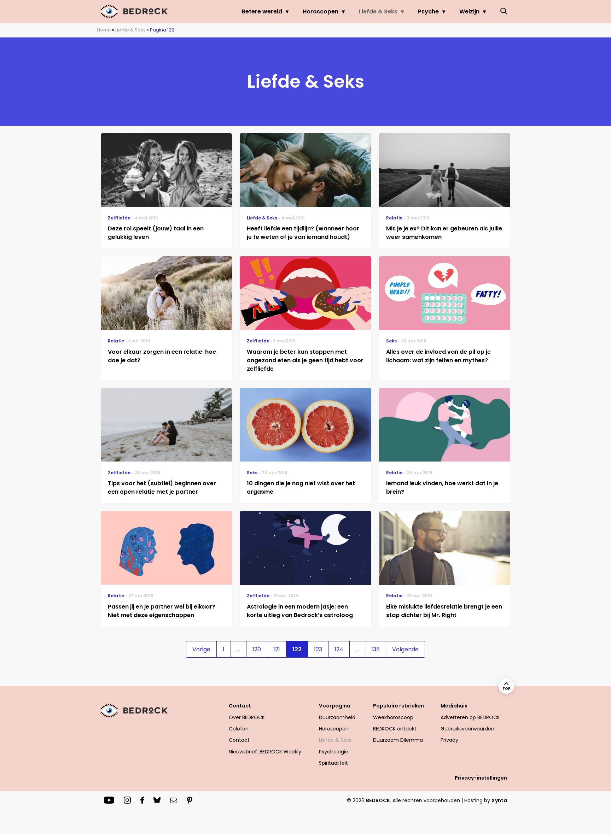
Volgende (405, 649)
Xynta (499, 800)
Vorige (201, 649)
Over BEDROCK (247, 717)
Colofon (239, 728)
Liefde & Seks (378, 11)
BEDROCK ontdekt (395, 728)
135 (375, 649)
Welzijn (469, 11)
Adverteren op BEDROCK (470, 717)
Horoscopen (320, 11)
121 (276, 649)
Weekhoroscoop (393, 717)
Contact (239, 740)
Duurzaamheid (337, 717)
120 (256, 649)
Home (104, 30)
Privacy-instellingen (481, 777)
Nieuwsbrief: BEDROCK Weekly (265, 751)
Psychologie (333, 751)
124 (338, 649)
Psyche (428, 11)
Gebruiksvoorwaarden (467, 728)
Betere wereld (262, 11)
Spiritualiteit (333, 763)
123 (318, 649)
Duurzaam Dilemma (398, 740)
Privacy (449, 740)
